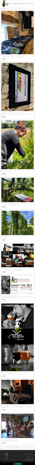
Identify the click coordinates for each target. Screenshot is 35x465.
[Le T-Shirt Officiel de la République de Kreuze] (17, 32)
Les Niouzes (9, 55)
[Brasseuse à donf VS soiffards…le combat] (17, 145)
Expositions (7, 112)
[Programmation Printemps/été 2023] (17, 255)
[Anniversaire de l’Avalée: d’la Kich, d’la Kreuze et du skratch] (17, 392)
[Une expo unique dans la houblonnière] (17, 190)
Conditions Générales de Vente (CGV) (28, 454)
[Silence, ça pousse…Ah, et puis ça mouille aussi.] (17, 223)
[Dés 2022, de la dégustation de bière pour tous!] (17, 337)
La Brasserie (8, 170)
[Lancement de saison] (17, 285)
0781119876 (6, 459)
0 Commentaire (17, 55)
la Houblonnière (10, 236)
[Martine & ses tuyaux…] (17, 87)
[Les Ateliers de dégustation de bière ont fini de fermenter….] (17, 426)
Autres (7, 55)
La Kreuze (13, 55)
